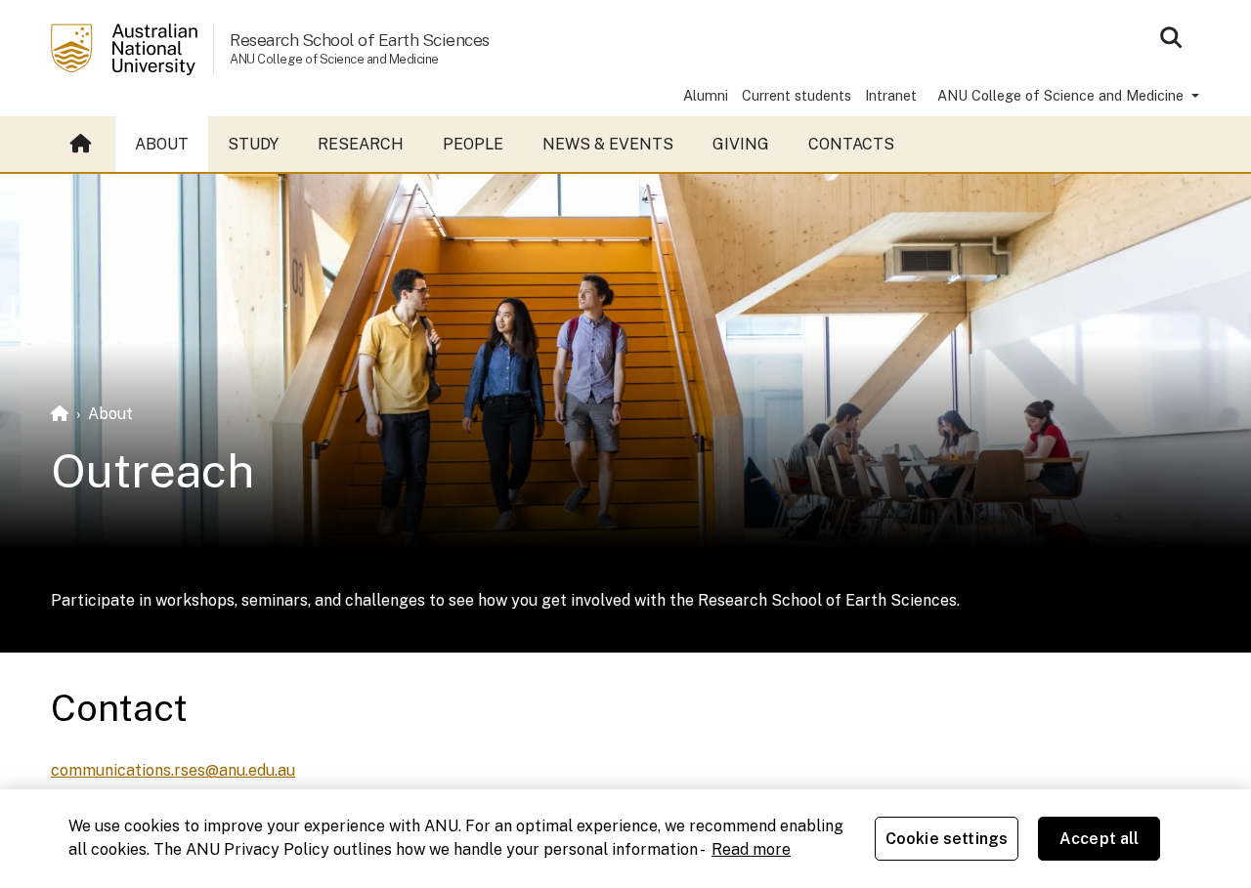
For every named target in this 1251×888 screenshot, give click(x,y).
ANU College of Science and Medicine (1062, 95)
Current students (796, 95)
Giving (740, 144)
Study (253, 144)
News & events (607, 144)
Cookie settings (946, 838)
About (162, 144)
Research (361, 144)
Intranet (891, 95)
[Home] (59, 413)
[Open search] (1171, 37)
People (473, 144)
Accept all (1099, 838)
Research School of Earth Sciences (360, 39)
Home (83, 144)
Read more (751, 849)
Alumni (705, 95)
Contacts (851, 144)
